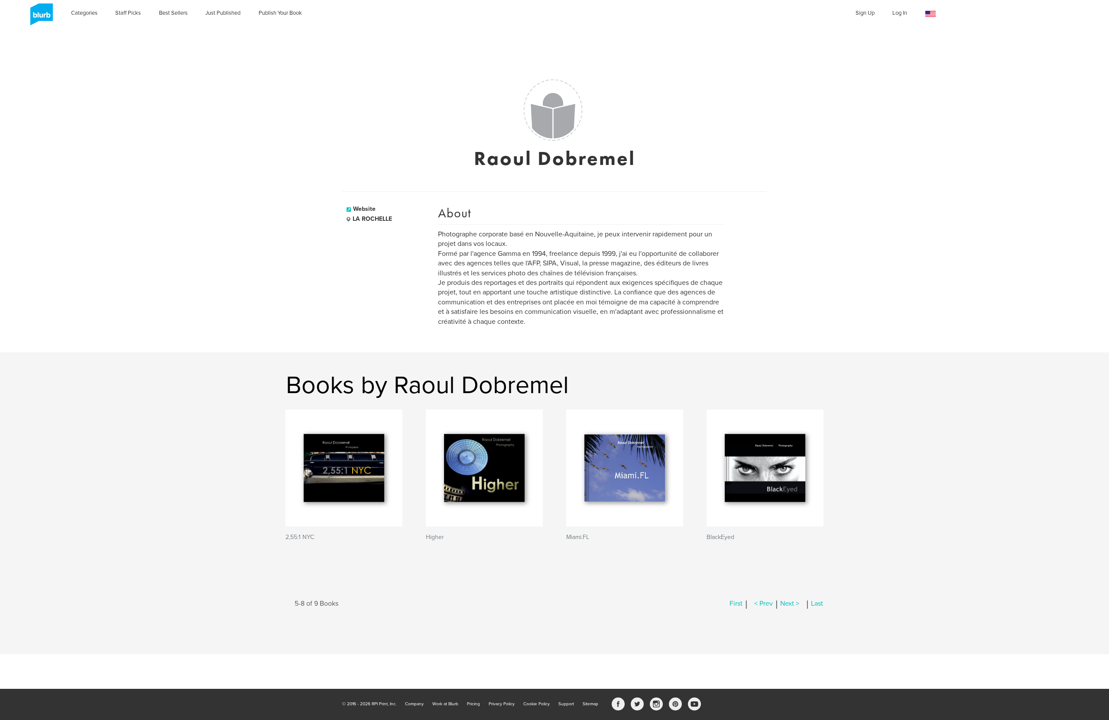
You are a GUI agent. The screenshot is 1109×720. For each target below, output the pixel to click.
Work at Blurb (445, 704)
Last (817, 603)
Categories (84, 13)
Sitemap (590, 704)
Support (566, 704)
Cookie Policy (536, 704)
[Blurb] (39, 17)
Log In (899, 13)
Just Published (222, 13)
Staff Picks (128, 13)
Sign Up (865, 13)
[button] (930, 14)
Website (364, 209)
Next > (789, 603)
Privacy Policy (502, 704)
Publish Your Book (280, 13)
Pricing (473, 704)
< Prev (763, 603)
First (736, 603)
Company (414, 704)
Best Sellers (173, 13)
